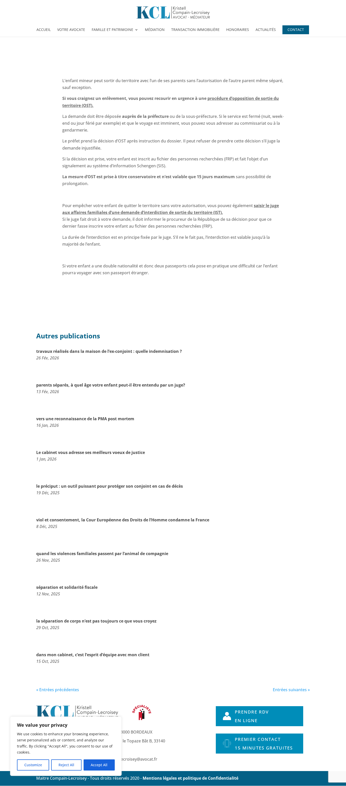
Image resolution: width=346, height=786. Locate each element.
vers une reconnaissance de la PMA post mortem (85, 419)
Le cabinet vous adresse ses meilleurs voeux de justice (90, 452)
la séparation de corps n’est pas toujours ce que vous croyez (96, 621)
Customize (33, 764)
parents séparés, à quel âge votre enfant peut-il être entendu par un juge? (110, 385)
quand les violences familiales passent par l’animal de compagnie (102, 553)
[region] (66, 746)
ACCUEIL (43, 30)
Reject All (66, 764)
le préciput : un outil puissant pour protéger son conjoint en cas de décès (109, 486)
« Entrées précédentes (57, 689)
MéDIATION (155, 30)
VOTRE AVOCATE (71, 30)
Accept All (99, 764)
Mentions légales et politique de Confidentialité (190, 778)
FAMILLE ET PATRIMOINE (112, 30)
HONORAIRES (237, 30)
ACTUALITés (266, 30)
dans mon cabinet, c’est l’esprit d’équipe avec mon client (92, 654)
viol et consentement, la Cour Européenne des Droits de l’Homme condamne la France (122, 520)
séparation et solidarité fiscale (67, 587)
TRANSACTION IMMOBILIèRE (195, 30)
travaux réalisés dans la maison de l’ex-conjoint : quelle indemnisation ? (109, 351)
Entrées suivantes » (291, 689)
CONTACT (295, 30)
